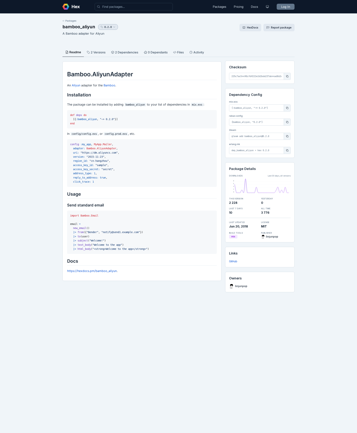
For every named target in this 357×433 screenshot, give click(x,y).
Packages (219, 7)
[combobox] (134, 6)
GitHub (233, 261)
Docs (254, 7)
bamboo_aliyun (78, 26)
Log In (285, 7)
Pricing (238, 7)
